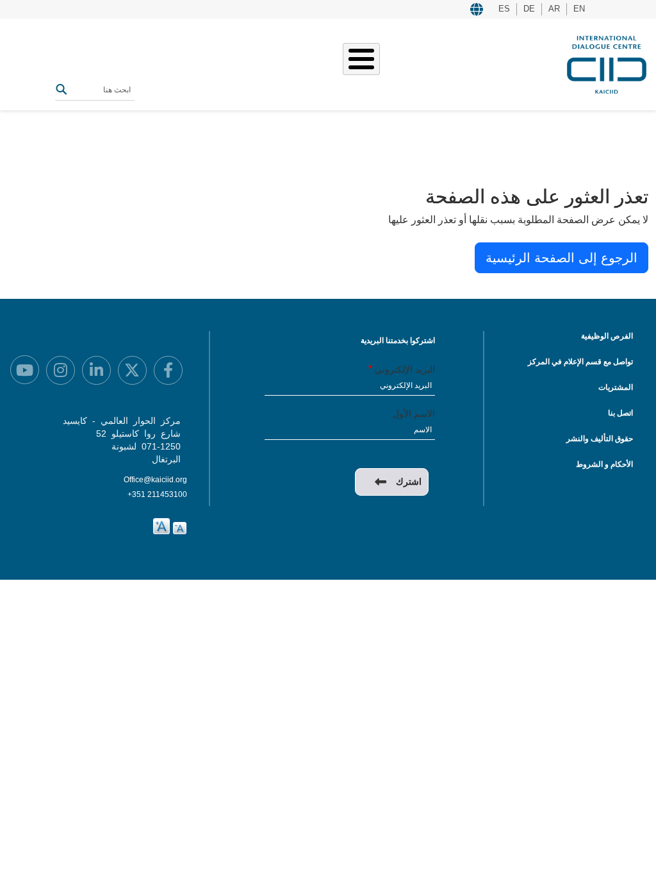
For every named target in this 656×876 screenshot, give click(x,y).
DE (529, 8)
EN (579, 8)
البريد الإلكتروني (404, 369)
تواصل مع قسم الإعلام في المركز (580, 361)
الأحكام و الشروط (604, 464)
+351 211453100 (157, 494)
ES (504, 8)
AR (554, 8)
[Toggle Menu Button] (361, 59)
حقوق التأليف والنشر (599, 438)
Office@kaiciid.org (155, 479)
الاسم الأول (414, 414)
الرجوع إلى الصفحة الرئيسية (561, 258)
